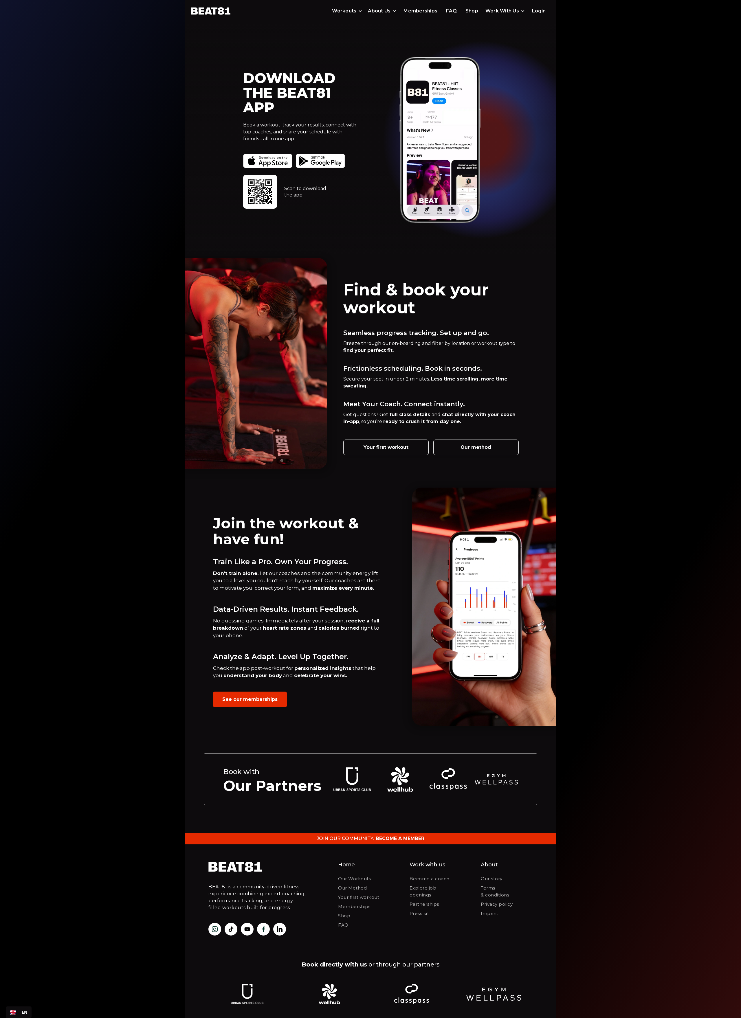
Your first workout (386, 447)
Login (539, 11)
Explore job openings (423, 891)
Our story (491, 878)
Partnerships (424, 904)
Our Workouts (354, 878)
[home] (215, 11)
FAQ (451, 11)
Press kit (419, 913)
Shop (471, 11)
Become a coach (430, 878)
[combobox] (19, 1012)
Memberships (420, 11)
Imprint (489, 913)
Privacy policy (497, 904)
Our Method (352, 888)
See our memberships (250, 699)
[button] (347, 11)
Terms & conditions (495, 891)
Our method (476, 447)
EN (24, 1012)
